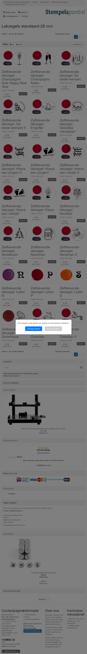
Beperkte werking (53, 329)
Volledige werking (33, 329)
